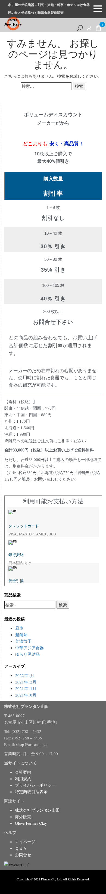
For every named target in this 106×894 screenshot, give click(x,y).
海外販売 (23, 816)
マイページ (25, 841)
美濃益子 (23, 641)
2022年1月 (24, 675)
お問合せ (23, 854)
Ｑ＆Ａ (21, 848)
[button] (97, 8)
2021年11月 (25, 688)
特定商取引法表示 (31, 791)
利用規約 (23, 778)
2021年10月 (25, 695)
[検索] (79, 28)
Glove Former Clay (31, 823)
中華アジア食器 (29, 647)
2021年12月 (25, 682)
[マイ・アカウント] (89, 28)
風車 (19, 628)
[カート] (98, 29)
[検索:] (46, 86)
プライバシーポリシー (35, 785)
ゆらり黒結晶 (27, 654)
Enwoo (49, 885)
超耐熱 (21, 634)
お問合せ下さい (53, 322)
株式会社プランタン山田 (37, 810)
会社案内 (23, 772)
